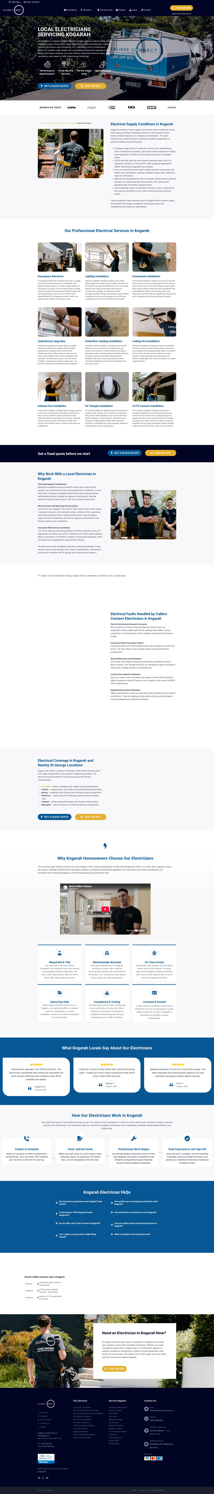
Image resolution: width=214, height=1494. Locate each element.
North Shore (113, 1422)
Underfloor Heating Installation (103, 341)
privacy (142, 1490)
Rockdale (46, 786)
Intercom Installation (81, 1422)
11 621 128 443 (48, 1446)
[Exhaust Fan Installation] (60, 387)
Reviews (44, 1416)
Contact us (45, 1423)
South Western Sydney (118, 1431)
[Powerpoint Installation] (154, 257)
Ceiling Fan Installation (146, 341)
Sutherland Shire (115, 1437)
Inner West (113, 1416)
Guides (43, 1427)
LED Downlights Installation (84, 1425)
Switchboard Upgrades (51, 341)
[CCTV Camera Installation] (154, 387)
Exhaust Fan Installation (52, 406)
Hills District (113, 1413)
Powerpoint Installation (146, 276)
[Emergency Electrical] (60, 257)
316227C (42, 1472)
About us (44, 1412)
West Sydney (114, 1444)
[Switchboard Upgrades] (60, 322)
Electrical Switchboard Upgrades (86, 1410)
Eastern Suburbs (115, 1410)
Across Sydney (157, 1430)
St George (113, 1434)
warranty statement (156, 1490)
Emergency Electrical (50, 276)
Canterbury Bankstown (118, 1407)
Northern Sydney (115, 1428)
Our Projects (45, 1420)
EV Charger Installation (99, 406)
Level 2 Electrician (80, 1428)
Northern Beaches (116, 1425)
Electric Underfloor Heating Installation (88, 1413)
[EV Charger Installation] (107, 387)
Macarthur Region (116, 1419)
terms (134, 1490)
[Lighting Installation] (107, 257)
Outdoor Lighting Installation (84, 1434)
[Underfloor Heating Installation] (107, 322)
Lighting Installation (97, 276)
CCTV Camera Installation (148, 406)
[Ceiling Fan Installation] (154, 322)
